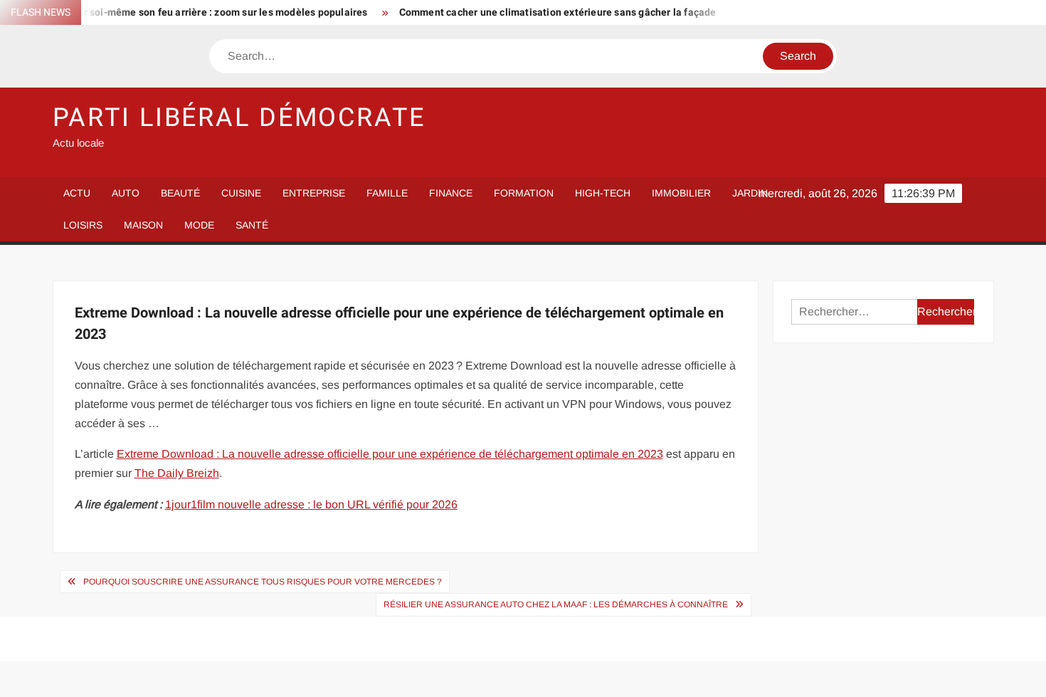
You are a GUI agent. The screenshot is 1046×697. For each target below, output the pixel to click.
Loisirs (82, 225)
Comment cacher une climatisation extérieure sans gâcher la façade (545, 12)
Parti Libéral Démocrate (239, 118)
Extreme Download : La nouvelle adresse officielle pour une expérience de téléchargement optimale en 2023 (390, 454)
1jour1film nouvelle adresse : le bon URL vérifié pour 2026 (311, 504)
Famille (387, 193)
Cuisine (241, 193)
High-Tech (602, 193)
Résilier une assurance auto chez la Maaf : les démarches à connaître (556, 604)
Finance (450, 193)
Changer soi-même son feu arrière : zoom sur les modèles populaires (196, 12)
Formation (524, 193)
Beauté (180, 193)
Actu (76, 193)
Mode (199, 225)
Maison (143, 225)
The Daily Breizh (176, 473)
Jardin (750, 193)
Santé (252, 225)
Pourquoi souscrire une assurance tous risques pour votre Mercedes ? (262, 582)
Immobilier (681, 193)
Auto (125, 193)
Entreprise (313, 193)
